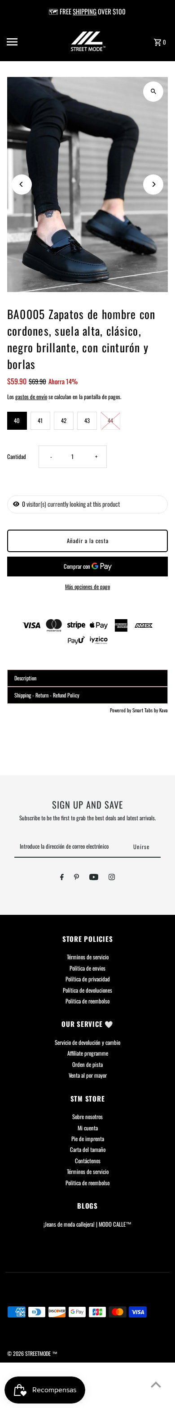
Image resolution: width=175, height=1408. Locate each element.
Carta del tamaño (87, 1149)
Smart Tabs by (145, 710)
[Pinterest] (76, 878)
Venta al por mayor (88, 1075)
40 (17, 420)
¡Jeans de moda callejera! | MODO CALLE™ (87, 1224)
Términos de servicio (88, 957)
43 (87, 420)
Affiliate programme (87, 1053)
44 (110, 420)
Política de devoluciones (87, 990)
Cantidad (16, 456)
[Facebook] (62, 878)
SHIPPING (84, 11)
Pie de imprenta (87, 1138)
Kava (163, 710)
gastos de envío (31, 396)
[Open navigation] (22, 42)
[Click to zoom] (153, 91)
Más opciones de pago (87, 586)
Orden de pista (87, 1064)
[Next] (153, 184)
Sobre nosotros (87, 1116)
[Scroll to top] (156, 1384)
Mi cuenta (88, 1128)
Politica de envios (87, 968)
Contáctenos (88, 1160)
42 (63, 420)
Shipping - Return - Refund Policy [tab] (46, 695)
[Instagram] (112, 878)
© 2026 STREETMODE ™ (32, 1353)
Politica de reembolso (87, 1001)
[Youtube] (93, 878)
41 (40, 420)
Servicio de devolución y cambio (87, 1042)
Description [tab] (25, 678)
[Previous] (22, 184)
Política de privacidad (88, 979)
